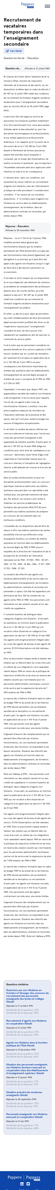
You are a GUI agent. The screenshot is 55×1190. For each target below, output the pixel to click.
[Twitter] (28, 1184)
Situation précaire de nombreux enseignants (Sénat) (24, 1094)
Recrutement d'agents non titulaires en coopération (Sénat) (26, 1022)
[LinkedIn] (22, 1184)
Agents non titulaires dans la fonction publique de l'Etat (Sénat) (27, 1044)
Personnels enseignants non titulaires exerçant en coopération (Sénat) (26, 1115)
